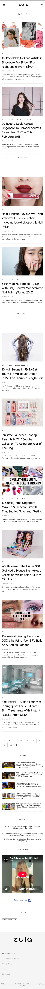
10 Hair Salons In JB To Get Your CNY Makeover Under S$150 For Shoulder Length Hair (22, 374)
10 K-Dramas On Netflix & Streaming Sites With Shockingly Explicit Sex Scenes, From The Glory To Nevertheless (29, 765)
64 (11, 745)
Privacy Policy (7, 964)
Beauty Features (15, 119)
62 (39, 741)
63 (5, 745)
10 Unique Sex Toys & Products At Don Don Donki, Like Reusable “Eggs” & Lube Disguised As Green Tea (29, 806)
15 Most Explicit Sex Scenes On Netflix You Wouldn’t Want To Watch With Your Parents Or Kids (28, 784)
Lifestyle (12, 53)
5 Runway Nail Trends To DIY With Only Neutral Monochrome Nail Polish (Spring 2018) (22, 288)
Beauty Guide (14, 279)
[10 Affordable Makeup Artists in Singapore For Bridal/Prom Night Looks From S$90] (22, 36)
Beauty (22, 13)
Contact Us (6, 974)
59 (21, 741)
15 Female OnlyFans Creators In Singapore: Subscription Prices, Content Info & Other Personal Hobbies (28, 795)
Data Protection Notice (10, 959)
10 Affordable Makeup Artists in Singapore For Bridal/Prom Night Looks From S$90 (22, 62)
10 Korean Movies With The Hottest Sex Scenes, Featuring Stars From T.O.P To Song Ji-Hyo (29, 774)
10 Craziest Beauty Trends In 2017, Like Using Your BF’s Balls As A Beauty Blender (22, 640)
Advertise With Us (8, 953)
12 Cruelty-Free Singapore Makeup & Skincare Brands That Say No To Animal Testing (22, 507)
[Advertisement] (22, 168)
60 (27, 741)
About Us (5, 969)
